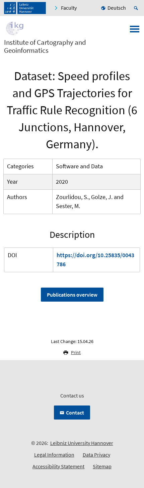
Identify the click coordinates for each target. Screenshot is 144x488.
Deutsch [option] (116, 7)
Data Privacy (96, 454)
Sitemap (102, 466)
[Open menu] (134, 31)
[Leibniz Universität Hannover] (25, 8)
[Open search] (137, 8)
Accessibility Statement (58, 466)
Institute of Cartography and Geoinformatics (45, 46)
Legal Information (54, 454)
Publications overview (72, 294)
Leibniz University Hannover (81, 443)
